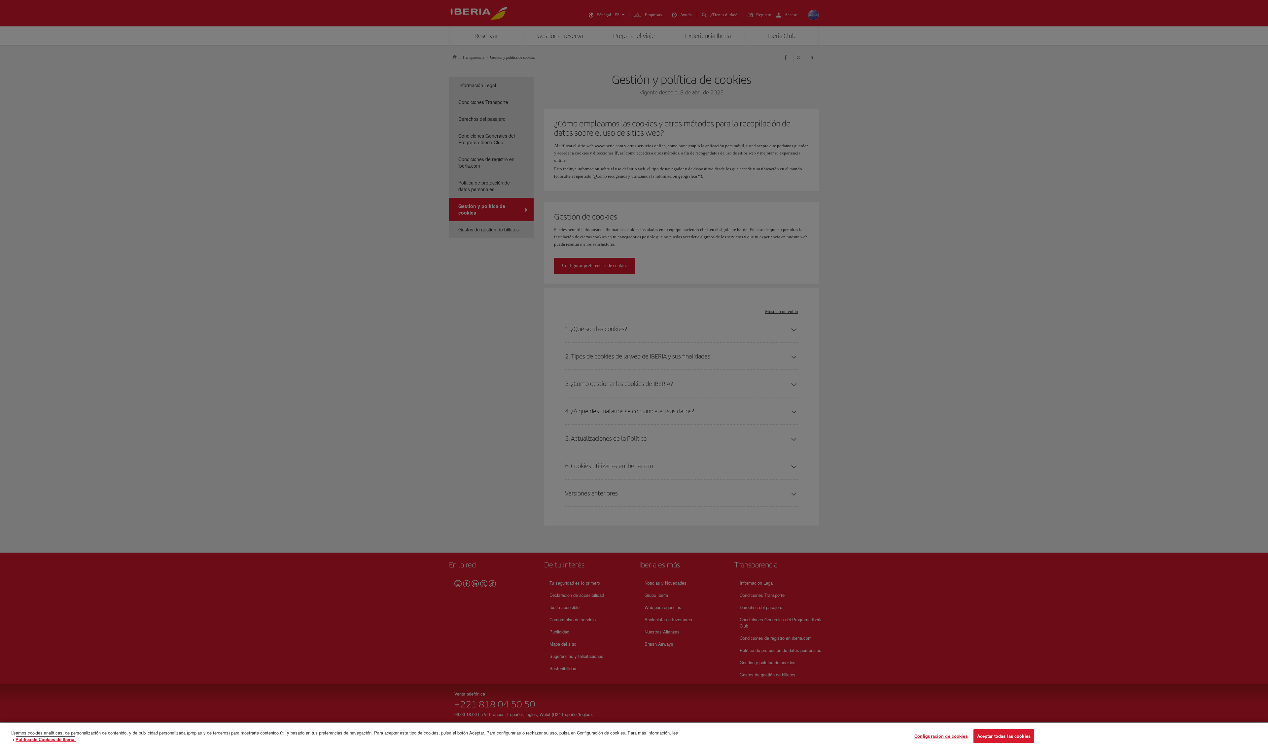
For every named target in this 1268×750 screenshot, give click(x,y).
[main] (634, 736)
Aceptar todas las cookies (1004, 736)
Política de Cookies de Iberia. (46, 739)
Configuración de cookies (941, 736)
